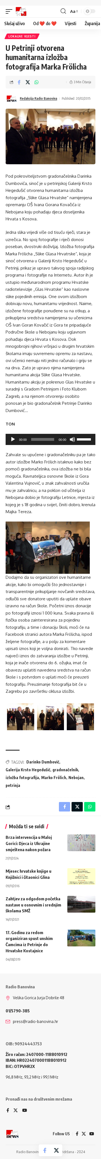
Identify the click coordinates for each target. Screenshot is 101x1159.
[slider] (85, 439)
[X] (16, 1111)
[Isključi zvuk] (72, 439)
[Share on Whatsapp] (36, 82)
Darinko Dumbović (42, 762)
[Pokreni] (13, 439)
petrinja (13, 785)
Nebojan (76, 777)
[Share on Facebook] (19, 82)
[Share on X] (28, 82)
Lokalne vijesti (22, 36)
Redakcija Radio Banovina (38, 98)
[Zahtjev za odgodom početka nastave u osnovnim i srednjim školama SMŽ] (81, 904)
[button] (10, 11)
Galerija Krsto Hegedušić (28, 769)
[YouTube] (24, 1111)
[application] (50, 439)
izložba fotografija (22, 777)
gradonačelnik (65, 769)
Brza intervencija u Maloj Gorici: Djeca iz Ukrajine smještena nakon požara (29, 843)
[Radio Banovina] (21, 11)
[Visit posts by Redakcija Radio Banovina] (11, 98)
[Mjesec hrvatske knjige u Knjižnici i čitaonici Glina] (81, 876)
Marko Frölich (53, 777)
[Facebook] (8, 1111)
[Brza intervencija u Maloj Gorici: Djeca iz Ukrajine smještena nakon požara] (81, 842)
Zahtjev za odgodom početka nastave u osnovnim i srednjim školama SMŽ (33, 904)
